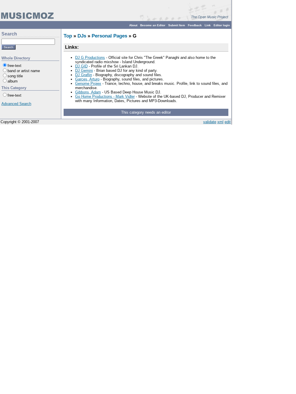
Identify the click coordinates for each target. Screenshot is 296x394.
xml (220, 122)
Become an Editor (152, 25)
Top (68, 36)
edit (228, 122)
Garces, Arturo (87, 79)
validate (209, 122)
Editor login (222, 25)
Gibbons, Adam (88, 92)
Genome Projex (88, 83)
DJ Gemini (84, 70)
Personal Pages (109, 36)
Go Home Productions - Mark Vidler (105, 96)
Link (208, 25)
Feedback (195, 25)
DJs (81, 36)
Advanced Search (16, 104)
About (133, 25)
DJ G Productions (90, 57)
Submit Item (176, 25)
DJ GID (81, 66)
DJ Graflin (83, 75)
